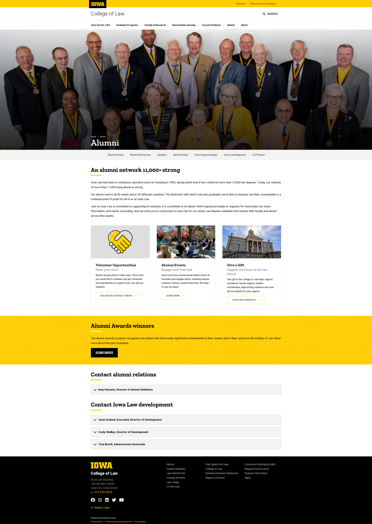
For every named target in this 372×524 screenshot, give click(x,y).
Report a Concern (215, 477)
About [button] (244, 25)
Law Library (173, 482)
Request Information (256, 473)
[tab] (186, 389)
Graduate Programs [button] (127, 25)
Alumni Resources (140, 154)
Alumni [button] (231, 25)
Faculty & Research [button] (155, 25)
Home (93, 137)
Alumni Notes (180, 154)
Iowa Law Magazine (235, 154)
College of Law (107, 13)
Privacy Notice (97, 522)
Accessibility (140, 522)
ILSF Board (258, 154)
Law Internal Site (176, 473)
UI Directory (173, 486)
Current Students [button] (211, 25)
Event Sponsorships (206, 154)
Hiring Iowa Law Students (263, 3)
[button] (270, 13)
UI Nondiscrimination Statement (119, 522)
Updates (162, 154)
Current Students (176, 468)
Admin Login (102, 507)
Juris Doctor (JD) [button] (100, 25)
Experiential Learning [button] (183, 25)
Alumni (170, 464)
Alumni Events (116, 154)
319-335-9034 (103, 492)
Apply (248, 477)
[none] (186, 390)
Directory (240, 3)
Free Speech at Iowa (216, 464)
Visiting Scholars (176, 477)
